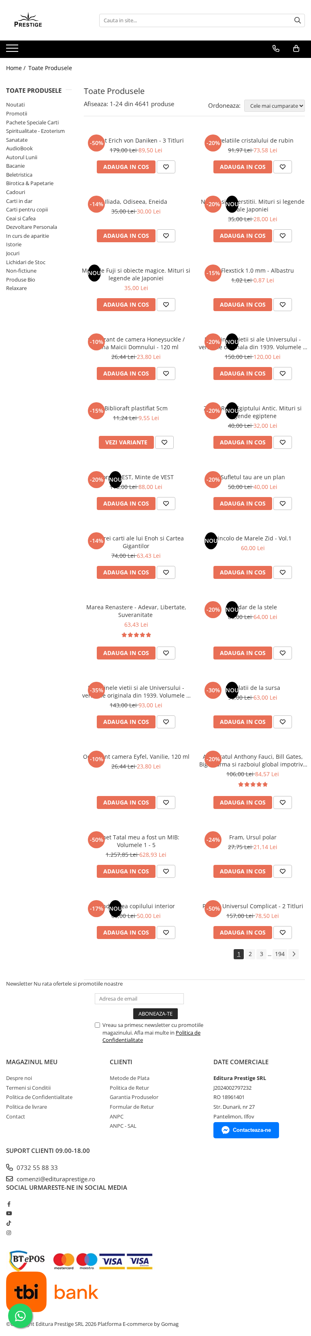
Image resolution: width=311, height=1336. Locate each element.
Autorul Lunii (21, 157)
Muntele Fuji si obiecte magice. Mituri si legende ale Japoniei (136, 274)
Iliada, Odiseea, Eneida (136, 201)
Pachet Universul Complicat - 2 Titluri (252, 906)
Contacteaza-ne (252, 1130)
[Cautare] (297, 20)
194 (280, 954)
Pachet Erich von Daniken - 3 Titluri (136, 140)
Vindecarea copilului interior (136, 906)
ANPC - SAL (123, 1125)
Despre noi (19, 1078)
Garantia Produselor (134, 1097)
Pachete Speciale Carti (32, 122)
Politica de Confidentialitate (39, 1097)
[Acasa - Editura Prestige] (46, 20)
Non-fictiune (21, 270)
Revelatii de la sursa (253, 687)
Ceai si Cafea (21, 218)
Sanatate (17, 139)
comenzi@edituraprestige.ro (55, 1179)
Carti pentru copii (27, 209)
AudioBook (19, 148)
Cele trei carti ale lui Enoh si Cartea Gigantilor (136, 542)
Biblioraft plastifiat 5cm (136, 408)
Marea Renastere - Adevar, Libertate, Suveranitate (136, 611)
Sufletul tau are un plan (253, 477)
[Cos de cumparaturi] (296, 49)
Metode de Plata (129, 1078)
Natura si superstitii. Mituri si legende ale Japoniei (253, 205)
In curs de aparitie (27, 235)
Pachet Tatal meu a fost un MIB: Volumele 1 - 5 (136, 841)
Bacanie (15, 165)
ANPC (117, 1116)
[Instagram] (8, 1232)
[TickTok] (8, 1223)
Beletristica (19, 174)
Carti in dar (19, 201)
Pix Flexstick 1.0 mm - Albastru (253, 270)
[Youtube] (8, 1213)
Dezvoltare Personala (31, 226)
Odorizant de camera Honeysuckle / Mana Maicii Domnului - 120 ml (136, 343)
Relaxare (16, 288)
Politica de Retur (129, 1087)
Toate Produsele (50, 68)
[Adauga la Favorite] (166, 166)
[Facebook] (8, 1204)
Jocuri (12, 253)
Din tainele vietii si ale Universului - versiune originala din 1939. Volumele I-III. (136, 691)
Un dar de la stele (253, 607)
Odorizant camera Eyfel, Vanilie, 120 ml (136, 756)
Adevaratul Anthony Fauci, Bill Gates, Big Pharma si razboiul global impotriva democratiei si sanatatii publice (252, 760)
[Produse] (13, 51)
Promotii (16, 113)
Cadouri (15, 192)
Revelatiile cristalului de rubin (253, 140)
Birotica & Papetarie (29, 183)
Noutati (15, 104)
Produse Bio (20, 279)
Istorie (13, 244)
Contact (15, 1116)
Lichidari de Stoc (25, 262)
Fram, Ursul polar (253, 837)
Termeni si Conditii (28, 1087)
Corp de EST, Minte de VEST (136, 477)
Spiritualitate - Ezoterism (35, 130)
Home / (16, 68)
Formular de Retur (132, 1106)
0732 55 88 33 (36, 1167)
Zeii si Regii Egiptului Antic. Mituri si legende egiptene (253, 412)
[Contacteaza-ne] (276, 49)
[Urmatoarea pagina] (293, 954)
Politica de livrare (26, 1106)
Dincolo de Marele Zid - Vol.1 (253, 538)
